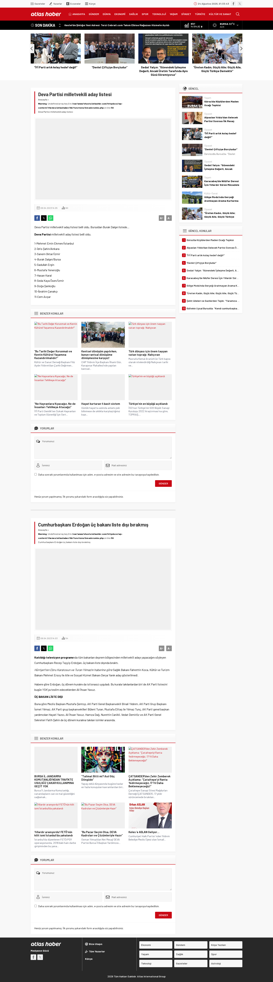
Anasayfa (42, 99)
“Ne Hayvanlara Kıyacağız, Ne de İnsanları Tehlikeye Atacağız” (55, 405)
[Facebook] (233, 3)
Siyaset (208, 113)
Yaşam (207, 97)
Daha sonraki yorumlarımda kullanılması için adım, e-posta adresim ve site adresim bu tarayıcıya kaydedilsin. (98, 474)
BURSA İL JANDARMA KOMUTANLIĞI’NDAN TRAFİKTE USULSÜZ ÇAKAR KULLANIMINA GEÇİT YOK (54, 781)
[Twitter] (239, 3)
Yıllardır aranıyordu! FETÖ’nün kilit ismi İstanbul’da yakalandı (53, 833)
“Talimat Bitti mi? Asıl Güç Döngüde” (98, 778)
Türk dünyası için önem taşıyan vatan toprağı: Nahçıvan (148, 353)
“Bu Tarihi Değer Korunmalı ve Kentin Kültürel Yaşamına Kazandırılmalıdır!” (53, 355)
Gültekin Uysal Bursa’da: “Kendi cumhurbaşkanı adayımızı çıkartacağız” (217, 71)
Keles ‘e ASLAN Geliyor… (144, 832)
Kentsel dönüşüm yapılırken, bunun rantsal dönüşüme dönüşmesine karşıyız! (99, 355)
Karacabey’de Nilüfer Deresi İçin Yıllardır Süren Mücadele (221, 183)
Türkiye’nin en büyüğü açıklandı (148, 403)
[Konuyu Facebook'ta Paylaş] (37, 218)
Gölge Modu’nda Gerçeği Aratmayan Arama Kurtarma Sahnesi (221, 200)
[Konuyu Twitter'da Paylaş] (44, 218)
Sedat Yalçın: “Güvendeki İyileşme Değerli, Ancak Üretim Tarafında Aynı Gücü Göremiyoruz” (109, 71)
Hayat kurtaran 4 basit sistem (100, 403)
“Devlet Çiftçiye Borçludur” (56, 67)
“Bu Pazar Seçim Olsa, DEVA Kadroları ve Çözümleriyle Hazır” (102, 833)
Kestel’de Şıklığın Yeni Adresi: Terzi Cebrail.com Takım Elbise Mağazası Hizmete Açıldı (116, 25)
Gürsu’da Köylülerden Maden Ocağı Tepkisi (221, 103)
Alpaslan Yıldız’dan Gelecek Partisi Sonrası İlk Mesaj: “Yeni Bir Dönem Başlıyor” (221, 121)
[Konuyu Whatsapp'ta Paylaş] (50, 218)
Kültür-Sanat (211, 193)
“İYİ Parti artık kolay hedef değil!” (220, 135)
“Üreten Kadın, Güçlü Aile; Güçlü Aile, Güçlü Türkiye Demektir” (163, 69)
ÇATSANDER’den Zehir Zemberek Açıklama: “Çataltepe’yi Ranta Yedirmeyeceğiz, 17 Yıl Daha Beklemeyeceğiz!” (149, 781)
